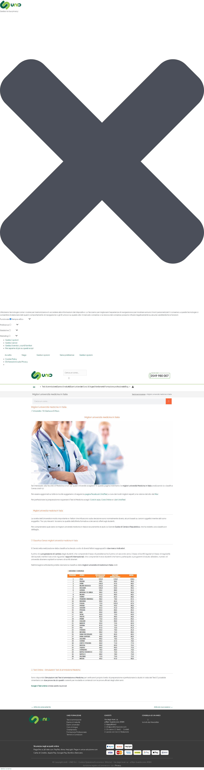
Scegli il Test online (39, 686)
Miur (156, 494)
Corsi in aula (95, 500)
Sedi (118, 729)
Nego (24, 355)
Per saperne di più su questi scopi (19, 348)
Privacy (118, 765)
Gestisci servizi (11, 343)
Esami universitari (73, 725)
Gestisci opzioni (11, 340)
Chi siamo (110, 729)
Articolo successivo (163, 707)
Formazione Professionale (77, 732)
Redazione (124, 732)
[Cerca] (169, 401)
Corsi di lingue (72, 727)
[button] (102, 162)
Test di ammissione (138, 394)
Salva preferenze (67, 355)
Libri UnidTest (119, 500)
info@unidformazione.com (116, 727)
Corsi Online (106, 500)
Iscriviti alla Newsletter (150, 722)
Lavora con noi (112, 732)
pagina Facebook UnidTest (96, 494)
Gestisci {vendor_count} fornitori (18, 346)
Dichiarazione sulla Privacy (16, 362)
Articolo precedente (41, 707)
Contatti (126, 729)
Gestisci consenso (6, 769)
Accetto (8, 355)
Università (37, 411)
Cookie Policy (11, 359)
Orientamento (72, 730)
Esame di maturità (73, 722)
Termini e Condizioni (74, 735)
